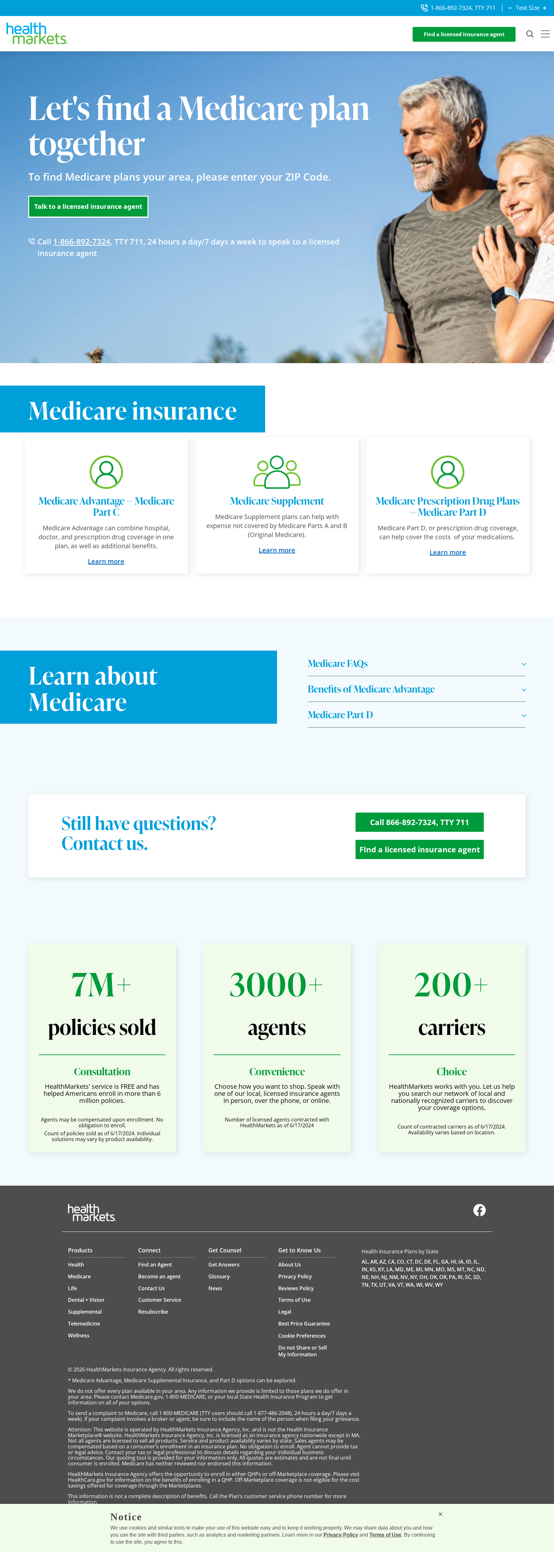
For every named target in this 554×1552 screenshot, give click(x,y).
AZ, (383, 1261)
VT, (401, 1284)
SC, (468, 1277)
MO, (441, 1269)
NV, (404, 1277)
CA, (392, 1261)
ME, (410, 1269)
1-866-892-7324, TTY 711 (463, 8)
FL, (436, 1261)
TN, (366, 1284)
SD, (477, 1277)
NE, (366, 1277)
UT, (383, 1284)
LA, (390, 1269)
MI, (420, 1269)
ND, (481, 1269)
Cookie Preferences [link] (302, 1336)
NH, (375, 1277)
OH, (424, 1277)
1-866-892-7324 (81, 241)
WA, (410, 1284)
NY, (414, 1277)
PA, (453, 1277)
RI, (461, 1277)
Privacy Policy (340, 1535)
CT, (410, 1261)
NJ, (384, 1277)
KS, (373, 1269)
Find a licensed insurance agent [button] (464, 34)
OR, (443, 1277)
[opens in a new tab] (479, 1214)
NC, (471, 1269)
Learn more (106, 561)
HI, (454, 1261)
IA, (461, 1261)
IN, (365, 1269)
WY (439, 1284)
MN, (429, 1269)
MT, (461, 1269)
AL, (365, 1261)
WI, (420, 1284)
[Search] (530, 34)
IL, (476, 1261)
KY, (381, 1269)
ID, (469, 1261)
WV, (429, 1284)
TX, (374, 1284)
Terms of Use (385, 1535)
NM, (394, 1277)
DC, (419, 1261)
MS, (451, 1269)
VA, (392, 1284)
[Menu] (545, 34)
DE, (428, 1261)
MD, (400, 1269)
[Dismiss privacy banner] (440, 1514)
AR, (374, 1261)
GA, (445, 1261)
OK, (434, 1277)
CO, (401, 1261)
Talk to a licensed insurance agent (88, 206)
